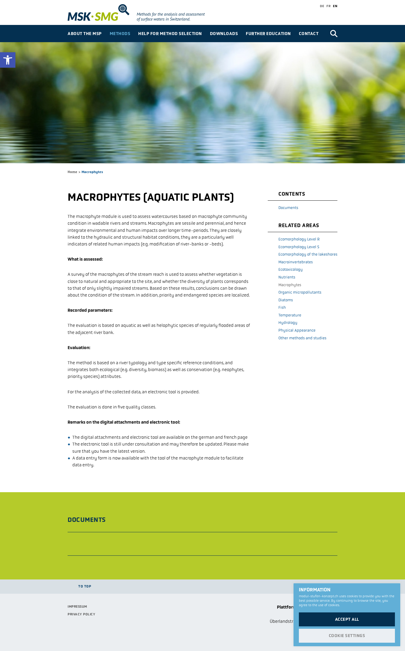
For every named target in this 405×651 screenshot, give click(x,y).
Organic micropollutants (299, 292)
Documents (288, 207)
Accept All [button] (347, 619)
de (322, 6)
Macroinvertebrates (295, 261)
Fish (282, 307)
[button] (7, 60)
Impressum (77, 606)
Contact (309, 33)
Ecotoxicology (290, 269)
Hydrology (287, 322)
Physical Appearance (296, 330)
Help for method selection (170, 33)
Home (72, 172)
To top (84, 586)
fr (328, 6)
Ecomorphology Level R (299, 239)
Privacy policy (81, 614)
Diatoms (285, 299)
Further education (268, 33)
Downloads (224, 33)
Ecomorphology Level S (298, 246)
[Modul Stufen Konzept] (145, 12)
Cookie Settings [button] (347, 635)
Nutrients (286, 277)
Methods (120, 33)
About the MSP (85, 33)
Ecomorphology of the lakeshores (307, 254)
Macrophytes (289, 284)
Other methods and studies (302, 337)
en (335, 6)
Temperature (289, 315)
